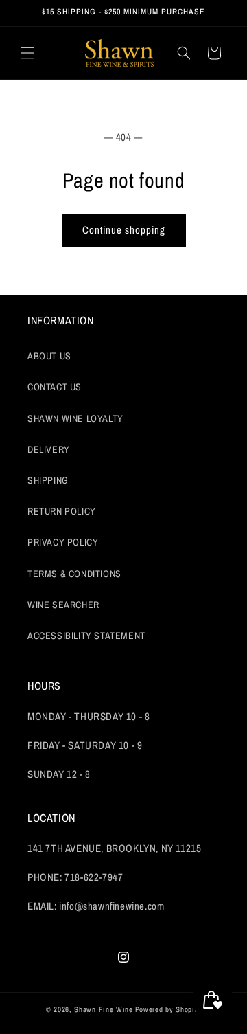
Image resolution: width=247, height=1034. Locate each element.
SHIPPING (48, 480)
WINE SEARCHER (63, 604)
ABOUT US (49, 356)
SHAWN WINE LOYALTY (75, 418)
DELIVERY (48, 449)
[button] (27, 53)
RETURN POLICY (61, 511)
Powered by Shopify (168, 1009)
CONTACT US (54, 387)
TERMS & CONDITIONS (74, 573)
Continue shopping (123, 230)
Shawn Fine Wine (103, 1009)
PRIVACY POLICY (62, 542)
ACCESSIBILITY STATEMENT (86, 635)
